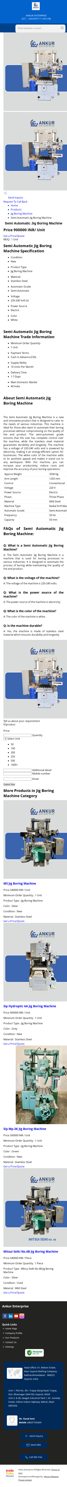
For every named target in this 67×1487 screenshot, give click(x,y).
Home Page (11, 1328)
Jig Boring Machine (21, 213)
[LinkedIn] (10, 1317)
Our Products (12, 1337)
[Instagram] (21, 1317)
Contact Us (11, 1342)
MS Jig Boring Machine (19, 883)
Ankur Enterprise (36, 17)
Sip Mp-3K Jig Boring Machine (24, 1129)
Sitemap (9, 1346)
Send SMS (36, 1444)
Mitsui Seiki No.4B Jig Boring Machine (30, 1251)
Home (14, 205)
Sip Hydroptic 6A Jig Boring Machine (29, 1006)
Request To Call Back (15, 201)
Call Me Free (35, 1457)
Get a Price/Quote (13, 236)
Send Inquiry (15, 197)
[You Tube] (16, 1317)
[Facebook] (4, 1317)
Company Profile (13, 1333)
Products (16, 209)
